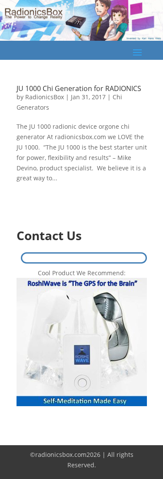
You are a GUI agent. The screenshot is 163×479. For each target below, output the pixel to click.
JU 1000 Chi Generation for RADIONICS (79, 88)
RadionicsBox (44, 97)
